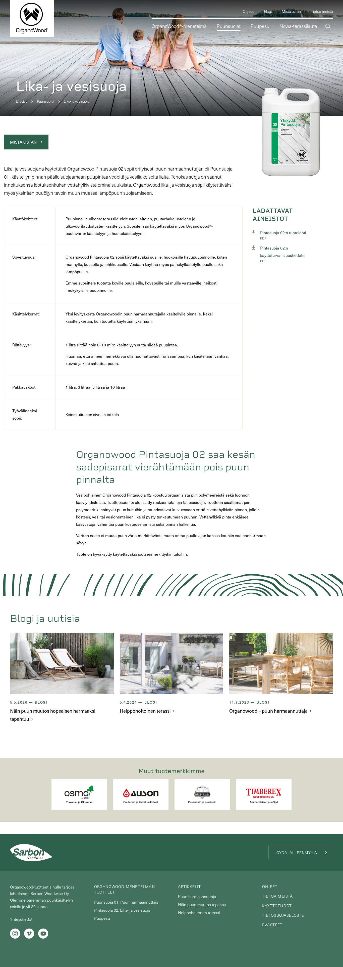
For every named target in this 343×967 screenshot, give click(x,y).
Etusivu (21, 101)
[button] (327, 27)
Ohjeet (269, 886)
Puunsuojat (45, 101)
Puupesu (102, 918)
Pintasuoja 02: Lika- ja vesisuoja (122, 910)
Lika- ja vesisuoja (76, 101)
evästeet (272, 924)
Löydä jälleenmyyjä (295, 852)
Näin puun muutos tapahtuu (202, 904)
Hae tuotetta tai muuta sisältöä (291, 47)
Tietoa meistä (277, 896)
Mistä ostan (23, 142)
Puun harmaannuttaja (197, 896)
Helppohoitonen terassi (199, 912)
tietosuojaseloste (283, 915)
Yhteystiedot (21, 919)
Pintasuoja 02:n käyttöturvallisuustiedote (282, 251)
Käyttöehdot (277, 905)
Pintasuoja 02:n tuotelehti (283, 232)
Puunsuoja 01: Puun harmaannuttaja (126, 902)
